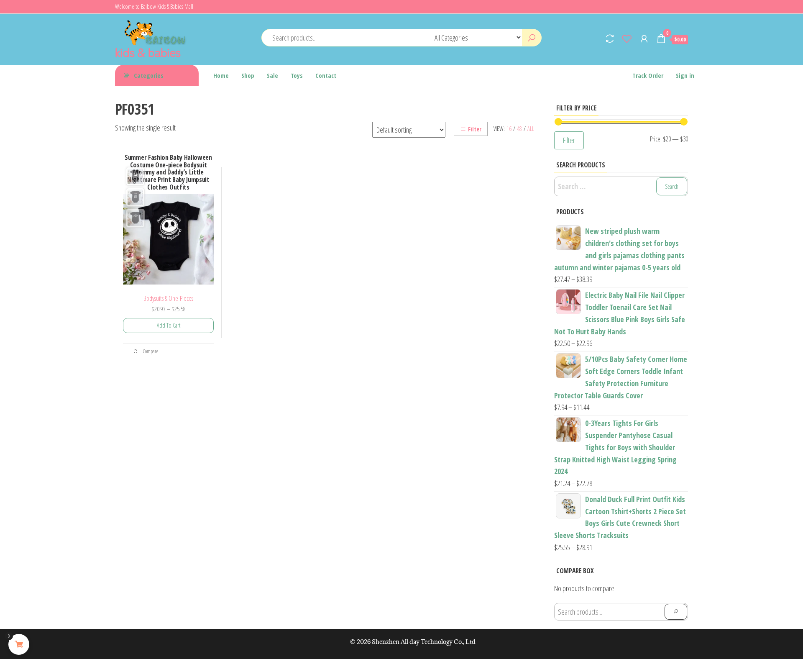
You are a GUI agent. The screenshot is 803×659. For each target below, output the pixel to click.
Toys (297, 75)
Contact (325, 75)
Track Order (647, 75)
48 (519, 129)
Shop (247, 75)
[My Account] (644, 38)
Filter (474, 129)
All (530, 129)
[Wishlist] (626, 38)
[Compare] (609, 38)
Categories (149, 75)
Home (221, 75)
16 (508, 129)
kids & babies (148, 52)
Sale (272, 75)
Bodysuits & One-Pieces (168, 298)
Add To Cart (168, 325)
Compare (150, 351)
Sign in (685, 75)
